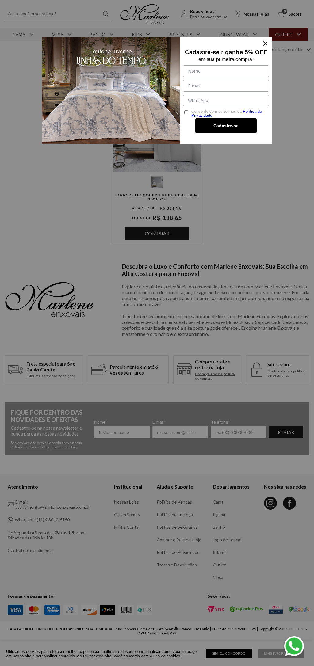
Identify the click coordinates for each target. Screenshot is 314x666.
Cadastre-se (226, 125)
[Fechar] (265, 43)
